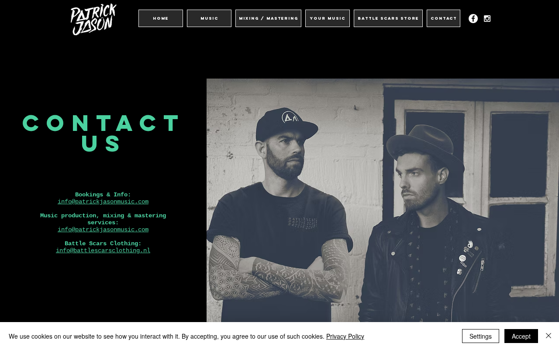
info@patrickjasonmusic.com (103, 201)
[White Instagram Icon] (487, 18)
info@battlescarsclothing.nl (103, 250)
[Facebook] (473, 18)
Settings (480, 336)
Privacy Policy (345, 336)
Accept (521, 336)
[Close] (548, 336)
